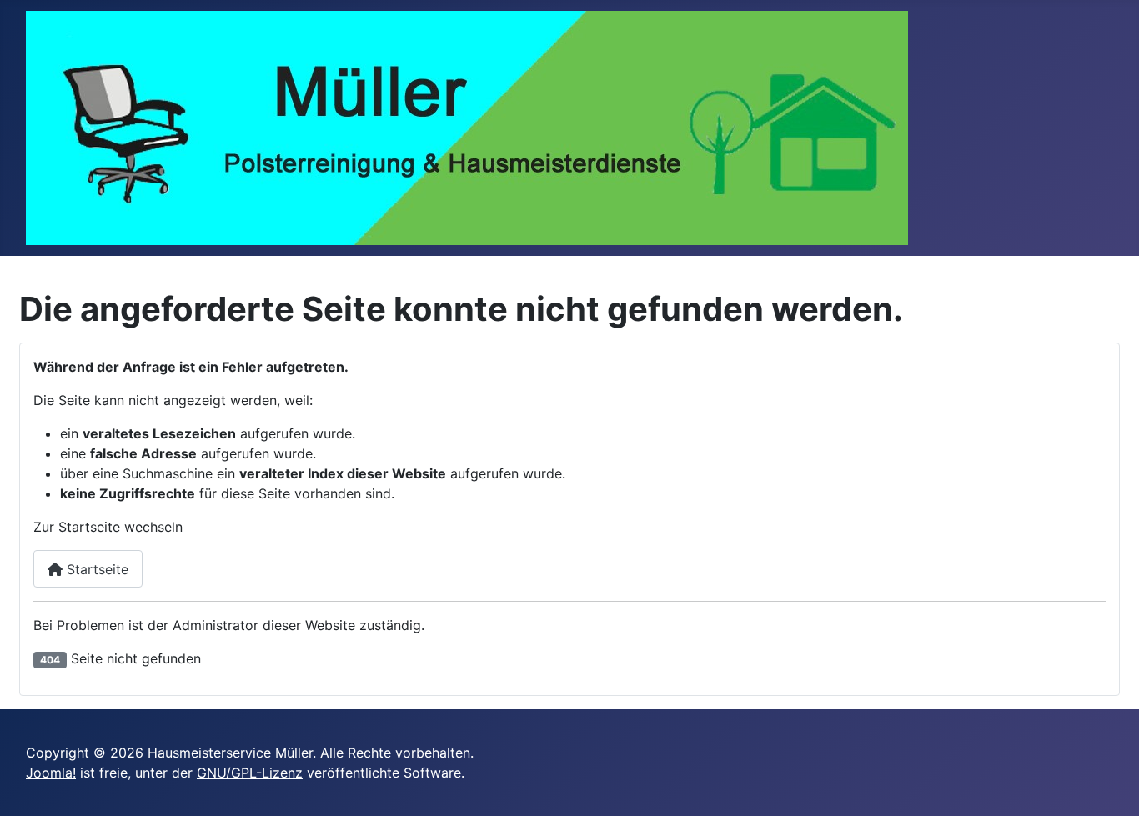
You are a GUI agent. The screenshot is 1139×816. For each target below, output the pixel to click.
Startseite (95, 569)
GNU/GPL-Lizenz (250, 772)
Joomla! (51, 772)
